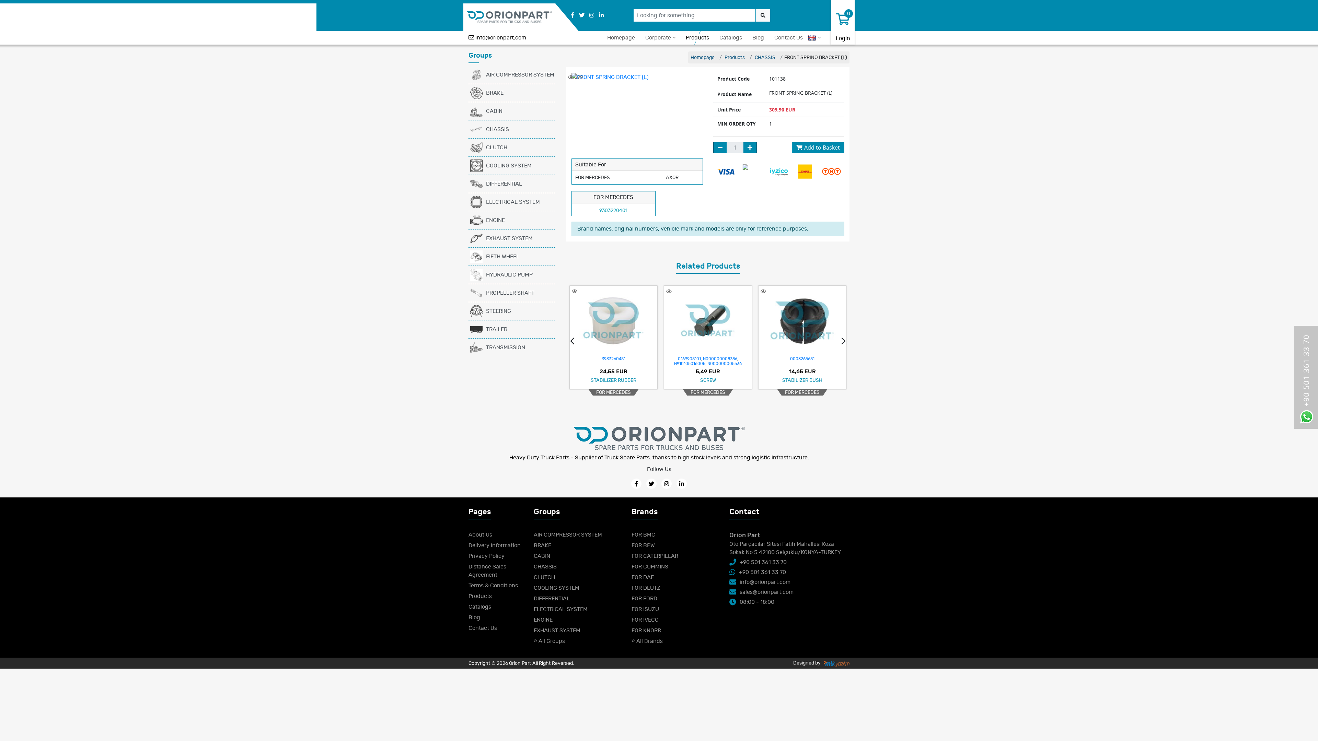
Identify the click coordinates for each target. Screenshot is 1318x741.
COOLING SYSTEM (509, 166)
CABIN (494, 111)
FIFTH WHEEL (502, 257)
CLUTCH (496, 147)
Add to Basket (822, 147)
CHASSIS (497, 129)
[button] (572, 342)
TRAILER (496, 329)
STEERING (498, 311)
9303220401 (613, 210)
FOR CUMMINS (650, 567)
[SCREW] (613, 320)
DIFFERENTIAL (504, 184)
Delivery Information (495, 545)
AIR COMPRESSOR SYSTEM (520, 75)
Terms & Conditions (493, 586)
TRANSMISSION (505, 347)
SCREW (614, 380)
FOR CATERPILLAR (655, 556)
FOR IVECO (645, 620)
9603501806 (802, 358)
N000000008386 (626, 358)
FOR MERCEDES (613, 392)
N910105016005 (595, 363)
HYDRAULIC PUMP (509, 275)
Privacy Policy (487, 556)
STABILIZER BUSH (708, 380)
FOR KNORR (646, 630)
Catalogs (730, 38)
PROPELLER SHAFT (510, 293)
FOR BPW (643, 545)
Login (843, 38)
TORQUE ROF (802, 380)
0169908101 (594, 358)
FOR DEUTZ (646, 588)
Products (697, 38)
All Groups (551, 641)
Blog (758, 38)
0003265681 (708, 358)
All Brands (649, 641)
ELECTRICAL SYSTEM (513, 202)
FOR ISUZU (645, 609)
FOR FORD (644, 599)
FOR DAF (643, 577)
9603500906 (829, 358)
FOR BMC (643, 535)
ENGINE (495, 220)
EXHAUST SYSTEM (509, 238)
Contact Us (788, 38)
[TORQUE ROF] (802, 320)
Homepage (621, 38)
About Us (480, 535)
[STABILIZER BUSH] (708, 320)
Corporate (658, 38)
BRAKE (495, 93)
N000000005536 (630, 363)
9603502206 (775, 358)
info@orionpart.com (500, 38)
